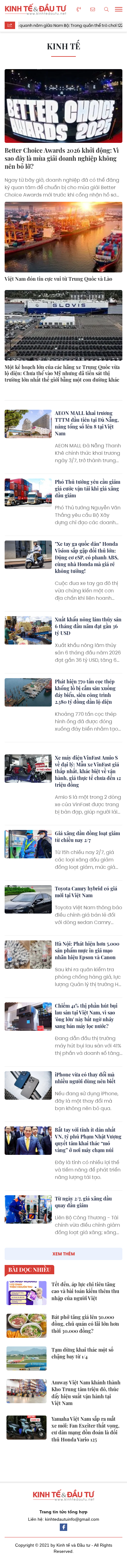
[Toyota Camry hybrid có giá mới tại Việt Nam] (28, 899)
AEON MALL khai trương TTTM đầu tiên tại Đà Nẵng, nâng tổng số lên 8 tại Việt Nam (87, 423)
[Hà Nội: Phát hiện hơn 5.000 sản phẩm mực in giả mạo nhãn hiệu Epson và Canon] (28, 954)
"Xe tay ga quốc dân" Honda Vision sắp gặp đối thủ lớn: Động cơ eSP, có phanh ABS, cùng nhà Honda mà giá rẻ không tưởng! (86, 557)
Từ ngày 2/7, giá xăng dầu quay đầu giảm (83, 1202)
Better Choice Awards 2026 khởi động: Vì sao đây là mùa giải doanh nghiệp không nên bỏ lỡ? (62, 158)
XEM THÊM (63, 1254)
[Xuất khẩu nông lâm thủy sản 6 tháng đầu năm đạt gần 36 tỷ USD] (28, 630)
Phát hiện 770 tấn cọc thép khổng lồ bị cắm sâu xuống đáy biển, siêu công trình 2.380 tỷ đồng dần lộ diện (85, 691)
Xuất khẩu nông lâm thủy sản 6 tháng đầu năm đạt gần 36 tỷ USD (88, 626)
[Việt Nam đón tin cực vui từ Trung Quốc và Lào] (63, 237)
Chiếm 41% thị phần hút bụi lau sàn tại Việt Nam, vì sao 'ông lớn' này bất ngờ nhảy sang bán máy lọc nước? (86, 1015)
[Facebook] (63, 1527)
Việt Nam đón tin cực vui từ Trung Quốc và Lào (58, 279)
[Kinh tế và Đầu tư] (35, 9)
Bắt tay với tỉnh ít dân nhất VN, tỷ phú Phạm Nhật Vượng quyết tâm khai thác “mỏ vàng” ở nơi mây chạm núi (88, 1139)
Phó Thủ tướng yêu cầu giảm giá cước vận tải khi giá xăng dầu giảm (87, 489)
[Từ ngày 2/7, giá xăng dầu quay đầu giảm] (28, 1209)
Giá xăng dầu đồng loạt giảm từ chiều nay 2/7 (87, 836)
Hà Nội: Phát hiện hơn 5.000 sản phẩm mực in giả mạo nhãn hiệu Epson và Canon (87, 950)
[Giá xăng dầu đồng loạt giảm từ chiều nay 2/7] (28, 844)
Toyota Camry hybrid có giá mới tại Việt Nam (86, 891)
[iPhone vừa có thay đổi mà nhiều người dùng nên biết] (28, 1085)
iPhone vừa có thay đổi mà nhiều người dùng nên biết (85, 1077)
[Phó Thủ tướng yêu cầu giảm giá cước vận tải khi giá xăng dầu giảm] (28, 493)
